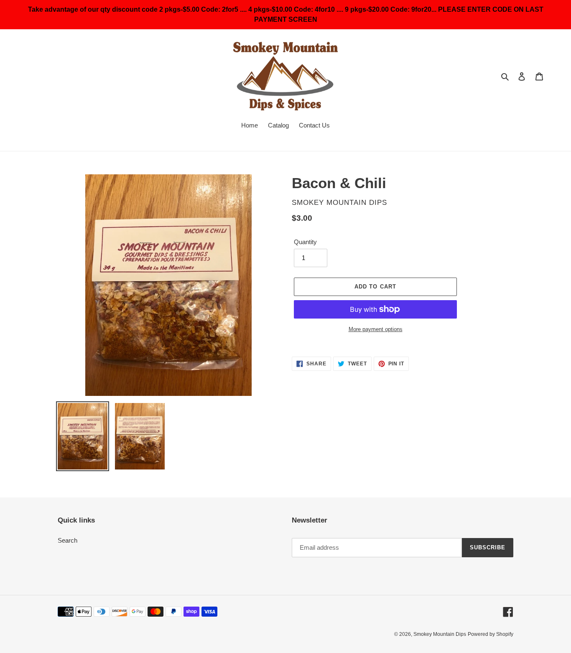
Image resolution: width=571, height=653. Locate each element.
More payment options (376, 329)
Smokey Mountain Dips (439, 634)
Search (67, 540)
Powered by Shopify (490, 634)
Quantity (305, 241)
